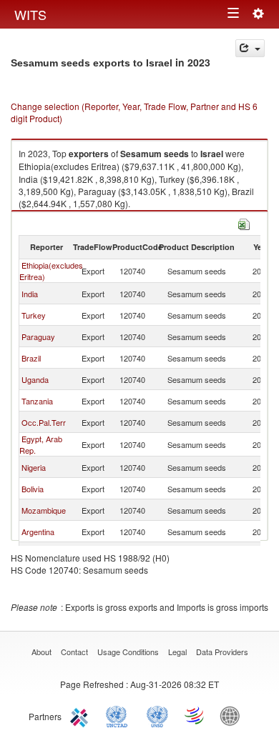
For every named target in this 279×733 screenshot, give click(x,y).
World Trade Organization (195, 715)
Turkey (33, 315)
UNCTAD (119, 715)
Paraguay (38, 336)
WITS (30, 14)
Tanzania (37, 401)
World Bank (233, 715)
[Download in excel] (244, 222)
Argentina (37, 531)
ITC (81, 715)
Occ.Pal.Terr (43, 422)
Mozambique (43, 510)
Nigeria (33, 467)
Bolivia (32, 488)
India (29, 293)
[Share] (250, 48)
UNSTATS (157, 715)
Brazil (31, 358)
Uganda (35, 379)
